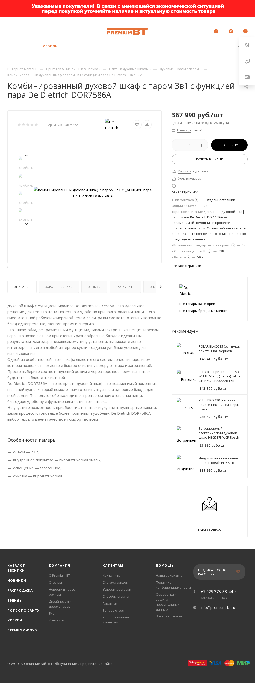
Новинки (16, 580)
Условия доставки (117, 589)
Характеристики (59, 287)
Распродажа (20, 590)
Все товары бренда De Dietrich (203, 310)
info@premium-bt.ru (218, 607)
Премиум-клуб (22, 630)
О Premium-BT (59, 575)
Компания (59, 565)
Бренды (15, 600)
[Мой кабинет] (201, 32)
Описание (22, 287)
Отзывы (94, 287)
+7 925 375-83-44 (55, 29)
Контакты (56, 620)
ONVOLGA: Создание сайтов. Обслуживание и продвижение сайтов (61, 663)
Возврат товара (169, 616)
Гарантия (110, 603)
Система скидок (115, 582)
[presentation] (26, 155)
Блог (52, 613)
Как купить (125, 287)
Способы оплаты (116, 596)
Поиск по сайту (23, 610)
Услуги (14, 620)
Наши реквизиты (169, 575)
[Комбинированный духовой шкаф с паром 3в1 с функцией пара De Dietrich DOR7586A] (93, 193)
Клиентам (113, 565)
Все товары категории (197, 303)
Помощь (165, 565)
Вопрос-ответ (114, 610)
